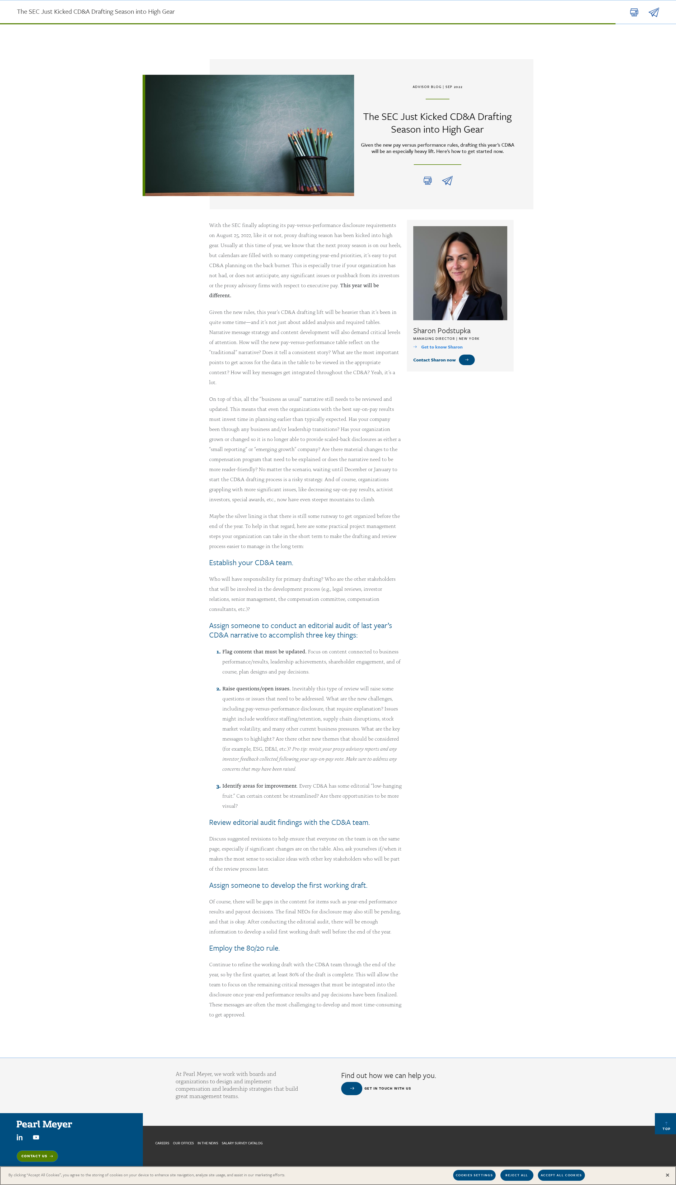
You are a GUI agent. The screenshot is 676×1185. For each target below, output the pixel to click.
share (447, 180)
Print (427, 180)
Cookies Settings (474, 1175)
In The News (208, 1143)
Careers (162, 1143)
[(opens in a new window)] (20, 1137)
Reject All (516, 1175)
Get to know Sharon (442, 346)
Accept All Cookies (561, 1175)
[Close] (667, 1175)
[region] (338, 1175)
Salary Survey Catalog (242, 1143)
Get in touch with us (387, 1088)
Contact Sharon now (434, 359)
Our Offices (183, 1143)
